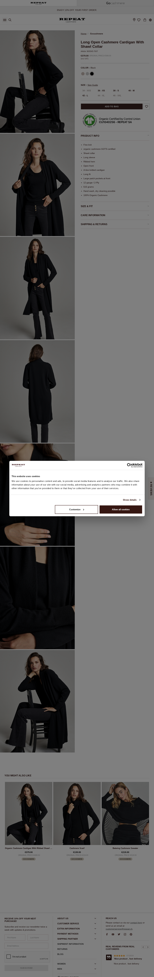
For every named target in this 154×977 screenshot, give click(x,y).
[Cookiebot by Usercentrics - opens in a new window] (129, 465)
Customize (74, 509)
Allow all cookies (121, 509)
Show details (130, 500)
